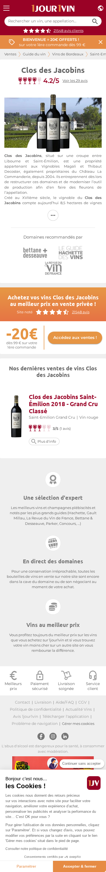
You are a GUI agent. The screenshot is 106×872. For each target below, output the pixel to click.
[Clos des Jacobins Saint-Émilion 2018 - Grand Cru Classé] (16, 417)
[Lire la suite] (53, 215)
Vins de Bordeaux (67, 54)
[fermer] (100, 42)
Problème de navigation (35, 723)
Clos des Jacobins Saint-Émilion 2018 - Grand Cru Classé (63, 404)
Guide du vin (34, 54)
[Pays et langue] (100, 8)
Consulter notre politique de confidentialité (36, 849)
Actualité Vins (79, 709)
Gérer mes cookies (78, 724)
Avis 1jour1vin (25, 716)
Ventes (10, 54)
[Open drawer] (6, 8)
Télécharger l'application (65, 716)
